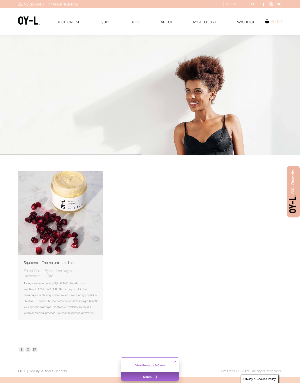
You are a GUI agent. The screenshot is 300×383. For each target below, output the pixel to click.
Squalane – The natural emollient (49, 262)
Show (293, 191)
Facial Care (33, 270)
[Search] (252, 4)
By (60, 270)
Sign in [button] (147, 376)
